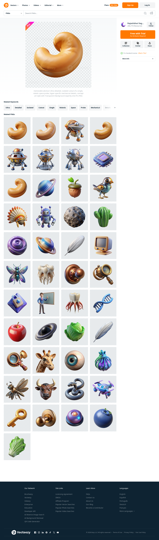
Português (124, 501)
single (51, 107)
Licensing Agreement (64, 494)
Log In (147, 5)
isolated (30, 107)
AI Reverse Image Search (34, 515)
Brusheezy (28, 494)
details (108, 107)
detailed (18, 107)
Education (28, 508)
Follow (151, 26)
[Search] (145, 13)
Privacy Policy (129, 532)
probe (83, 107)
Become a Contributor (94, 508)
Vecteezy (27, 497)
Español (123, 497)
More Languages (126, 511)
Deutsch (123, 504)
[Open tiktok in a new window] (50, 532)
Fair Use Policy (141, 532)
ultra (8, 107)
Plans (106, 5)
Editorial (48, 5)
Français (123, 508)
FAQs (88, 494)
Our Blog (89, 504)
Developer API (30, 511)
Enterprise (28, 504)
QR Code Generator (32, 521)
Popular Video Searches (65, 511)
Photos (25, 5)
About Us (89, 501)
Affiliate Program (62, 501)
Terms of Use (117, 532)
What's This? (142, 53)
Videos (36, 5)
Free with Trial (138, 34)
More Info (125, 59)
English (122, 494)
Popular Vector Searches (65, 504)
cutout (41, 107)
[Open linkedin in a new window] (43, 532)
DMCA (58, 497)
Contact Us (90, 497)
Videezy (27, 501)
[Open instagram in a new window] (39, 532)
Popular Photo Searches (65, 508)
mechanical (95, 107)
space (73, 107)
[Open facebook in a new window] (35, 532)
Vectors (13, 5)
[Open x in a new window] (54, 532)
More (59, 5)
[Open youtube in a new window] (58, 532)
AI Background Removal (33, 518)
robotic (63, 107)
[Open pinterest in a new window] (46, 532)
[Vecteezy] (6, 5)
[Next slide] (113, 107)
